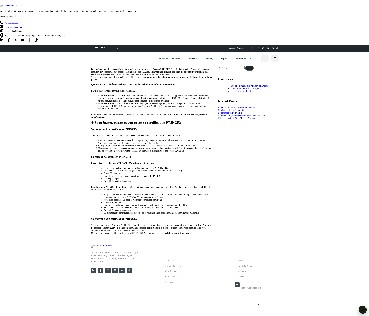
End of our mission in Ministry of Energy (249, 86)
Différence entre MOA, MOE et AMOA (236, 118)
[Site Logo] (184, 6)
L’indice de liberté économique (245, 88)
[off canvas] (275, 59)
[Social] (1, 40)
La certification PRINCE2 (242, 91)
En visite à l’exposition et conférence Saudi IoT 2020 (242, 115)
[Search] (249, 68)
